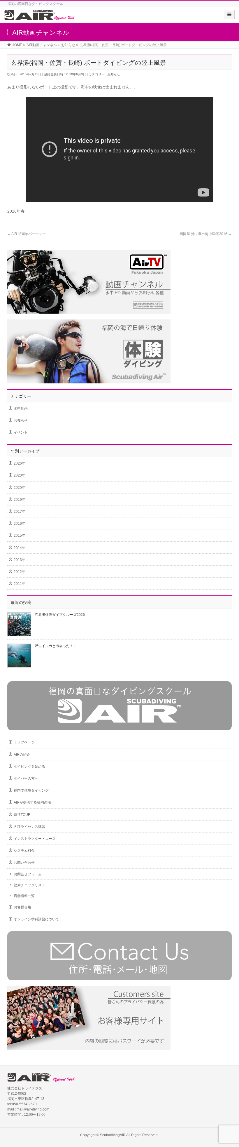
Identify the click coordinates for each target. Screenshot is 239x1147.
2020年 (19, 488)
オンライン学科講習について (36, 919)
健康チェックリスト (29, 885)
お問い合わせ (24, 863)
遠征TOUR (22, 815)
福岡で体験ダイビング (31, 790)
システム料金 (24, 851)
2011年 (19, 584)
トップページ (24, 742)
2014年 (19, 548)
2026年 (19, 463)
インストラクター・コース (35, 839)
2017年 (19, 512)
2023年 (19, 475)
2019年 (19, 500)
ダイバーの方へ (26, 778)
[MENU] (229, 14)
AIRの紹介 (22, 754)
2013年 (19, 560)
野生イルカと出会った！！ (56, 646)
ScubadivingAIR (113, 1135)
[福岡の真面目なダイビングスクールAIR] (39, 17)
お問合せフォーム (28, 874)
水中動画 (21, 408)
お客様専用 (22, 907)
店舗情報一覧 (24, 896)
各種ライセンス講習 (29, 827)
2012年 (19, 572)
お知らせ (113, 74)
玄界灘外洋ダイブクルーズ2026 (60, 615)
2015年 (19, 535)
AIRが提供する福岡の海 (32, 802)
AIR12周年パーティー (26, 234)
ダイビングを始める (29, 766)
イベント (21, 432)
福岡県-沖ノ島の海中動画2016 (206, 234)
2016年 (19, 524)
